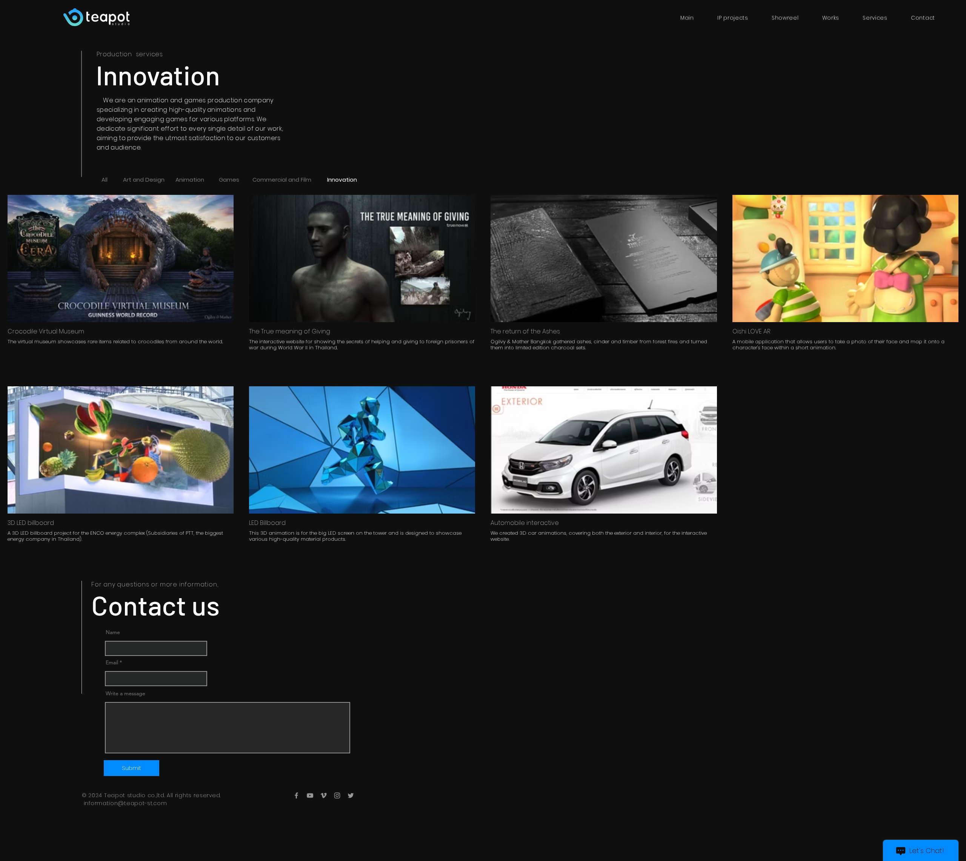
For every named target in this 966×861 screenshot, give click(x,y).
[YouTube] (310, 795)
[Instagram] (337, 795)
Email (112, 662)
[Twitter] (351, 795)
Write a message (125, 693)
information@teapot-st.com (125, 803)
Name (113, 632)
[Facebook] (296, 795)
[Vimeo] (324, 795)
